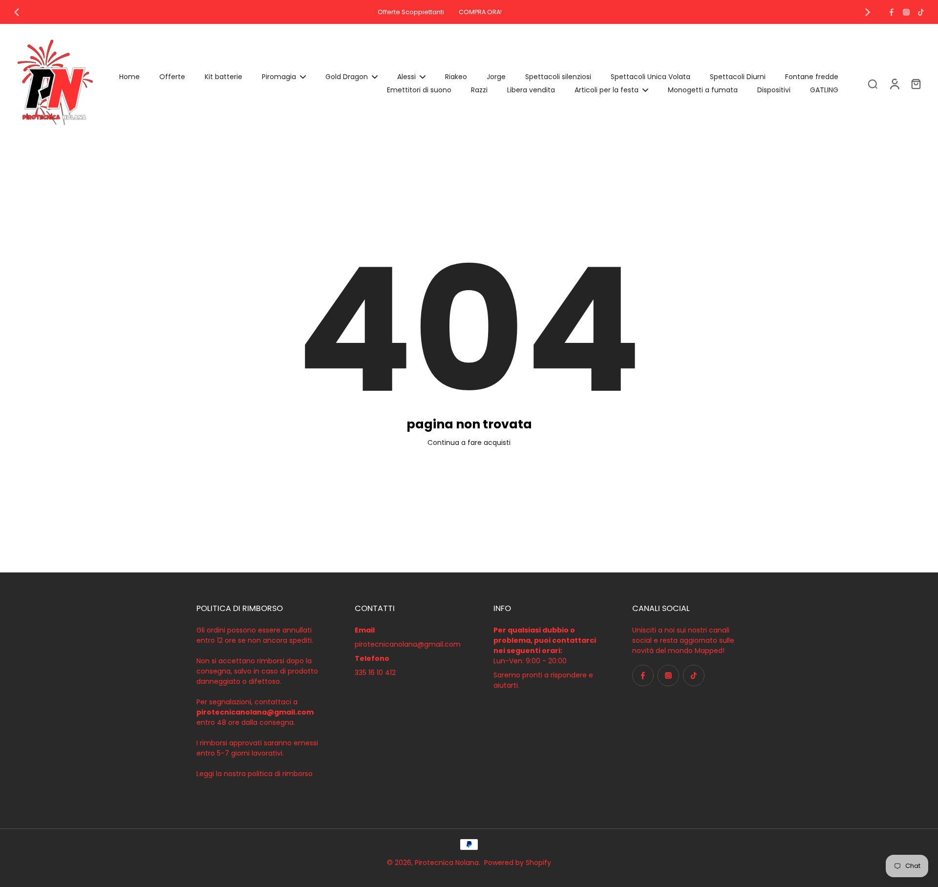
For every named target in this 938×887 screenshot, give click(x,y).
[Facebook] (891, 12)
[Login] (894, 83)
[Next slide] (867, 12)
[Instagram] (906, 12)
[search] (872, 83)
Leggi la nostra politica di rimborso (254, 774)
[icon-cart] (915, 83)
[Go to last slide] (16, 12)
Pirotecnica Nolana (447, 862)
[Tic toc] (921, 12)
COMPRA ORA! (480, 12)
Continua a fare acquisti (469, 442)
